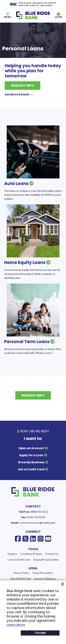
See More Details (17, 94)
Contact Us (52, 553)
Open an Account (31, 448)
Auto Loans (16, 183)
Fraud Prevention (43, 572)
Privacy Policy (21, 572)
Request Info (22, 85)
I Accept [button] (40, 632)
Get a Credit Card (31, 469)
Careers (12, 553)
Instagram (40, 538)
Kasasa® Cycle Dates (46, 559)
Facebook (18, 538)
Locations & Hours (31, 553)
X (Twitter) (25, 538)
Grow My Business (31, 462)
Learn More (16, 624)
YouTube (48, 538)
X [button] (62, 584)
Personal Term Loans (26, 341)
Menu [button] (7, 17)
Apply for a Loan (31, 455)
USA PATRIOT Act (20, 578)
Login (58, 17)
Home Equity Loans (24, 262)
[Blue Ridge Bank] (33, 15)
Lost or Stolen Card (18, 559)
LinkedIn (33, 538)
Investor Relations (45, 578)
